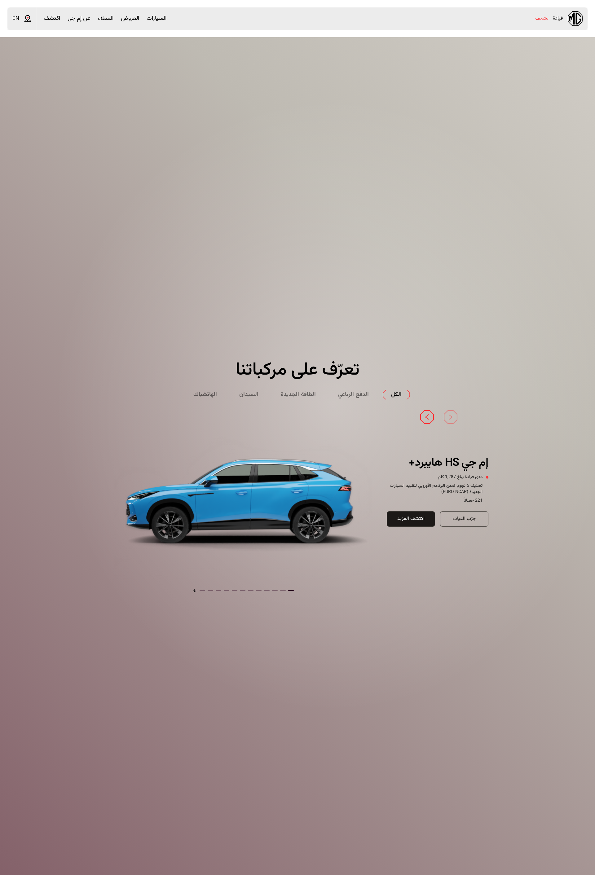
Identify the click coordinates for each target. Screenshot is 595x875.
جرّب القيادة (464, 519)
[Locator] (27, 18)
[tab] (396, 395)
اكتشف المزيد (411, 519)
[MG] (575, 18)
